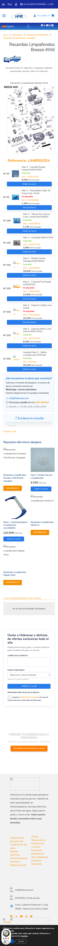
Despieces (17, 34)
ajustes (24, 936)
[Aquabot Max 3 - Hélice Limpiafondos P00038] (16, 358)
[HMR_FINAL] (25, 784)
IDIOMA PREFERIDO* (16, 670)
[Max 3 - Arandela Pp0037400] (16, 242)
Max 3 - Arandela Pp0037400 (38, 237)
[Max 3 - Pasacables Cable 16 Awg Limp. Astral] (15, 197)
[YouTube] (47, 25)
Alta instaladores (39, 857)
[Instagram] (50, 25)
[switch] (6, 941)
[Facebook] (42, 25)
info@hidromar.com (19, 398)
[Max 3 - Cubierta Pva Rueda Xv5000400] (16, 288)
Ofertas (35, 836)
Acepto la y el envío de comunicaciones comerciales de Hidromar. (27, 698)
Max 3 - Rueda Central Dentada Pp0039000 (34, 260)
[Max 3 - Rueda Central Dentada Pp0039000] (16, 265)
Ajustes (21, 941)
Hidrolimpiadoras (18, 858)
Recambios (36, 850)
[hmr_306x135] (19, 15)
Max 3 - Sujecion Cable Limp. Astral (37, 307)
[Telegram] (52, 25)
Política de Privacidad (29, 697)
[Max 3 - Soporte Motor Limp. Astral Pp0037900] (16, 335)
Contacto (35, 846)
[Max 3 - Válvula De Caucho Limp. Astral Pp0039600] (16, 220)
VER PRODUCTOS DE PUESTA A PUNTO (29, 748)
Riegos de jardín (18, 865)
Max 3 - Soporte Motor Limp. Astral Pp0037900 (37, 330)
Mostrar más (9, 431)
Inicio (6, 34)
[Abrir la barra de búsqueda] (28, 26)
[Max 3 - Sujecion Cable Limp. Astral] (16, 311)
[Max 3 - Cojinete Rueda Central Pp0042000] (15, 173)
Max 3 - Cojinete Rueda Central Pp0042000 (33, 168)
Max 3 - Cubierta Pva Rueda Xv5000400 (37, 283)
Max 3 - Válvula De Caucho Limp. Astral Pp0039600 (36, 215)
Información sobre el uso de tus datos (22, 692)
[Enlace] (3, 4)
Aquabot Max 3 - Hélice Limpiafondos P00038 (35, 354)
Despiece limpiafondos (37, 34)
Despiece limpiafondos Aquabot (19, 38)
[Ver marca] (12, 62)
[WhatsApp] (6, 921)
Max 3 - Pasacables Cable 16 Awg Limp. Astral (36, 192)
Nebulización (37, 853)
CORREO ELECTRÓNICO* (17, 655)
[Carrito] (53, 16)
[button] (3, 15)
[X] (44, 25)
